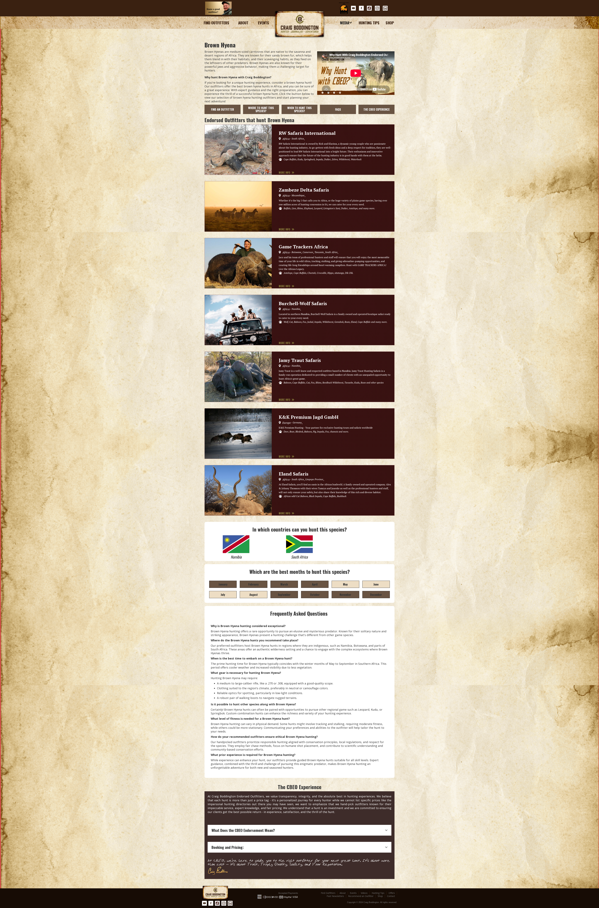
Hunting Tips (369, 22)
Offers (392, 892)
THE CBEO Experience (376, 109)
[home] (299, 24)
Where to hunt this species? (261, 109)
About (243, 22)
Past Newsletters (335, 896)
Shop (390, 22)
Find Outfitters (216, 22)
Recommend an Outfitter (360, 896)
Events (263, 22)
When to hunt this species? (299, 109)
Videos (364, 892)
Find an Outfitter (222, 109)
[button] (346, 22)
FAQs (338, 109)
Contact (391, 896)
